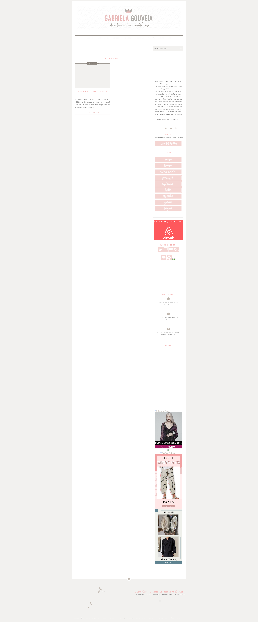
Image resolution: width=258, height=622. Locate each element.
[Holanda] (168, 186)
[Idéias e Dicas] (163, 259)
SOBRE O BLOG (107, 38)
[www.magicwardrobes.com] (168, 448)
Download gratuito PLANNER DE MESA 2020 (92, 91)
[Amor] (171, 251)
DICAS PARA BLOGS (127, 38)
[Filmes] (176, 251)
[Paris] (101, 590)
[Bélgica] (168, 210)
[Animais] (160, 251)
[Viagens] (174, 259)
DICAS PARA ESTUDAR (151, 38)
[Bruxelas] (101, 589)
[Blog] (165, 251)
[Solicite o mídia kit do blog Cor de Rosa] (168, 146)
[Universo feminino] (169, 259)
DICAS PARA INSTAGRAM (139, 38)
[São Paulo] (90, 603)
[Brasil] (168, 162)
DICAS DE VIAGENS (116, 38)
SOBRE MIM (99, 38)
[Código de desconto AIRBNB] (168, 240)
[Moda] (173, 259)
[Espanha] (168, 198)
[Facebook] (160, 128)
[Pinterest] (175, 128)
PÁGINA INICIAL (90, 38)
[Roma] (103, 591)
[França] (168, 168)
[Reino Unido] (168, 174)
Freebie (92, 95)
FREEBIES (169, 38)
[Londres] (99, 588)
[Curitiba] (88, 607)
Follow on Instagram (161, 604)
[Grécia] (168, 204)
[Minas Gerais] (91, 604)
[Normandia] (99, 591)
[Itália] (168, 192)
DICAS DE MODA (161, 38)
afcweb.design (179, 618)
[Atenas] (104, 591)
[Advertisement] (168, 377)
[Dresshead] (168, 450)
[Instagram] (165, 128)
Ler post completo (92, 112)
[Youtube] (170, 128)
